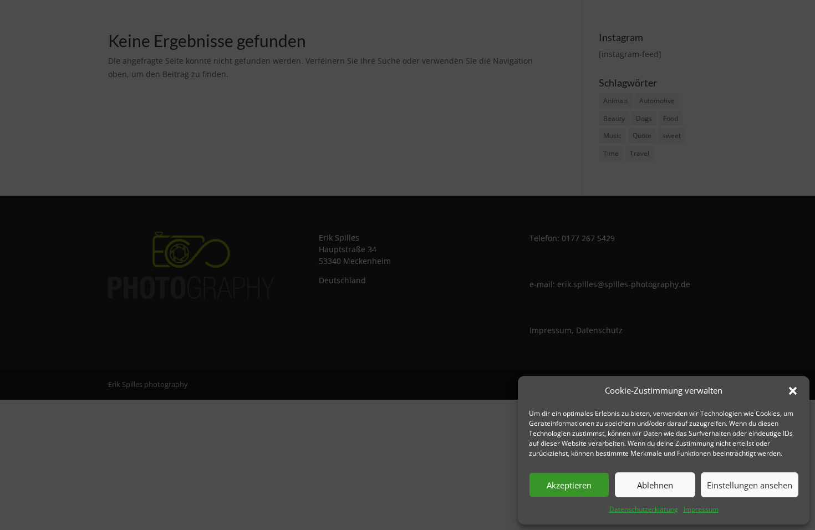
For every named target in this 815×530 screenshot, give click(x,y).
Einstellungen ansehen (749, 485)
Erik (688, 26)
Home (420, 26)
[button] (792, 390)
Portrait (461, 26)
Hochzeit (613, 26)
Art (650, 26)
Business (507, 26)
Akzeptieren (569, 485)
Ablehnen (655, 485)
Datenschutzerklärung (643, 509)
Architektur (560, 26)
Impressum (701, 509)
